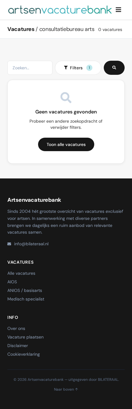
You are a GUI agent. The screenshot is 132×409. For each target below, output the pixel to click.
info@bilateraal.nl (31, 244)
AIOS (12, 282)
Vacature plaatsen (25, 337)
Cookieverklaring (23, 354)
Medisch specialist (25, 299)
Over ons (16, 328)
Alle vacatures (21, 273)
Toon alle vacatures (66, 144)
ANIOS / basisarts (24, 290)
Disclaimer (17, 345)
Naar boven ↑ (66, 389)
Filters (80, 68)
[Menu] (118, 10)
